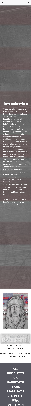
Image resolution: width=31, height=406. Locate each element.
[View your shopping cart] (28, 2)
